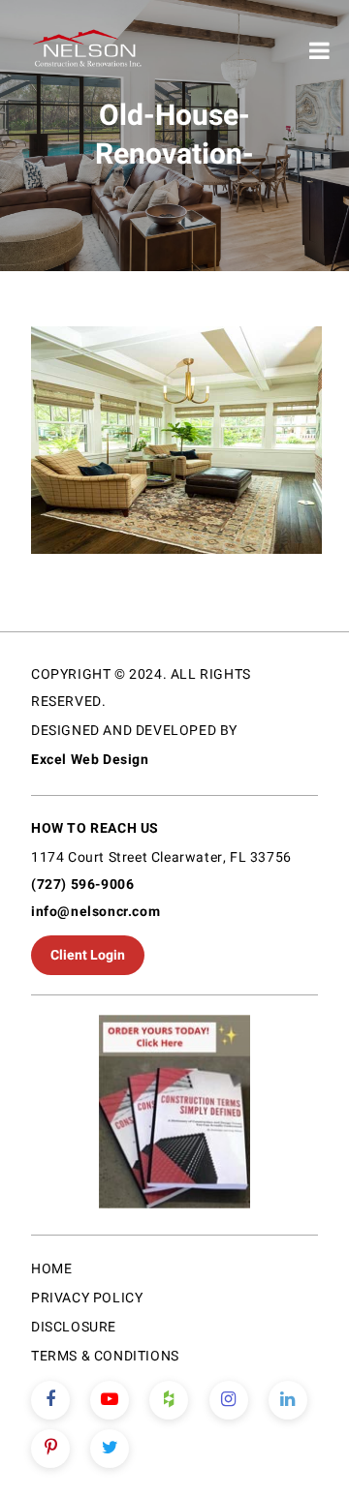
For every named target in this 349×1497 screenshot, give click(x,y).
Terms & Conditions (105, 1356)
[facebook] (50, 1400)
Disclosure (73, 1327)
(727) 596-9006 (82, 884)
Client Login (87, 955)
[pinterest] (50, 1448)
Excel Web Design (90, 759)
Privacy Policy (87, 1298)
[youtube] (109, 1400)
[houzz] (168, 1400)
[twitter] (109, 1448)
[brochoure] (174, 1115)
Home (51, 1269)
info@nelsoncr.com (95, 911)
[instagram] (228, 1400)
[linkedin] (288, 1400)
